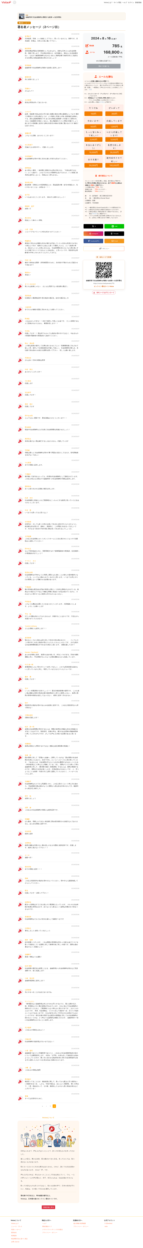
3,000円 (93, 139)
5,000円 (114, 139)
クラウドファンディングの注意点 (52, 1229)
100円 (93, 114)
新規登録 (138, 2)
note (106, 1226)
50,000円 (93, 165)
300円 (114, 114)
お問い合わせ (15, 1241)
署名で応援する (103, 66)
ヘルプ (124, 2)
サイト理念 (117, 2)
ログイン (131, 2)
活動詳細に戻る (48, 1207)
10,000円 (93, 152)
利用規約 (94, 213)
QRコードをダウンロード (105, 292)
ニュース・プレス (16, 1226)
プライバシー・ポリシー (49, 1232)
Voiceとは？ (108, 2)
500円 (93, 126)
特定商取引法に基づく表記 (19, 1238)
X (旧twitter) (108, 1223)
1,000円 (114, 126)
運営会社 (14, 1232)
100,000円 (114, 165)
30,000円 (114, 152)
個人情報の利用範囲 (79, 1223)
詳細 (90, 89)
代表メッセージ (16, 1229)
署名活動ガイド (47, 1226)
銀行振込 (103, 102)
